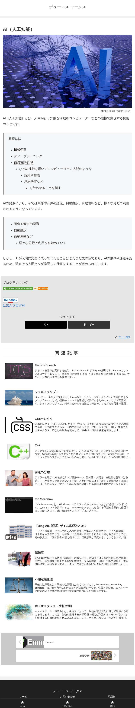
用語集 (111, 696)
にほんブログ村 (14, 305)
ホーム (23, 696)
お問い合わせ (67, 696)
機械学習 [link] (20, 150)
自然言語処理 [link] (23, 162)
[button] (89, 325)
